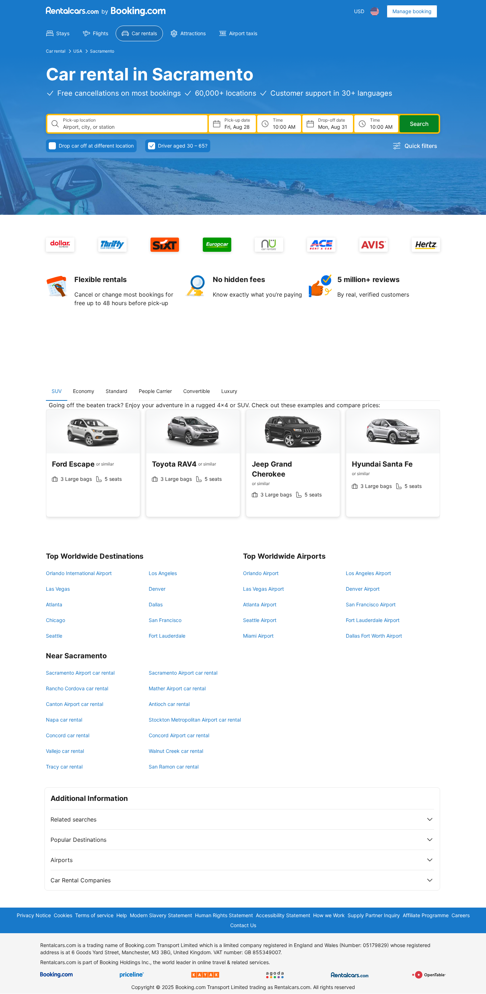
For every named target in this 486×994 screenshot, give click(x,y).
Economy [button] (83, 391)
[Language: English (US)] (374, 11)
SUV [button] (57, 391)
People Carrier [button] (155, 391)
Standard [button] (116, 391)
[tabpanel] (243, 464)
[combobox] (132, 127)
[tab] (56, 391)
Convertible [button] (196, 391)
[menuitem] (57, 33)
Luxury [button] (229, 391)
